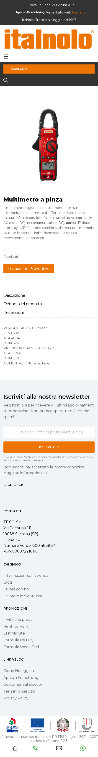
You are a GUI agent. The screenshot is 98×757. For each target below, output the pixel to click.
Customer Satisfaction (23, 684)
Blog (7, 582)
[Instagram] (13, 493)
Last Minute (14, 633)
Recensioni (13, 312)
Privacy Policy (15, 698)
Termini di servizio (19, 691)
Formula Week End (21, 647)
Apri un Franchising (21, 677)
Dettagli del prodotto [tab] (22, 303)
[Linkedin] (30, 493)
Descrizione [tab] (14, 295)
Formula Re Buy (18, 640)
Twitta (30, 257)
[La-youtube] (21, 493)
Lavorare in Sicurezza (22, 596)
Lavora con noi (16, 589)
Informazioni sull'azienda (26, 575)
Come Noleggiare (19, 671)
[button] (79, 12)
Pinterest (37, 257)
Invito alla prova (17, 619)
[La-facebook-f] (5, 493)
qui (46, 473)
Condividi (23, 257)
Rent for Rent (16, 626)
